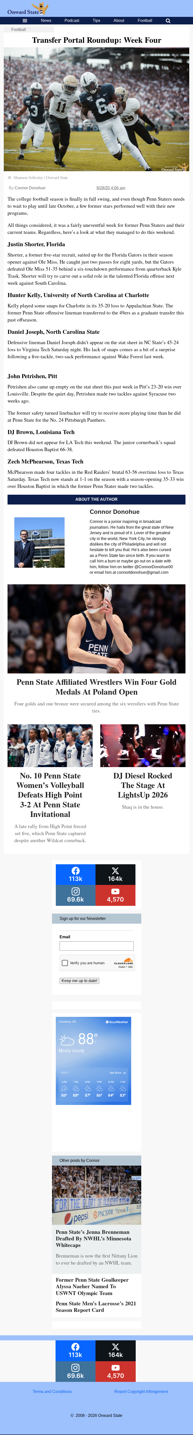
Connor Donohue (30, 188)
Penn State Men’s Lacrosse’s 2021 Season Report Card (96, 1306)
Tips (96, 20)
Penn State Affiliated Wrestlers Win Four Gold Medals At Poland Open (97, 686)
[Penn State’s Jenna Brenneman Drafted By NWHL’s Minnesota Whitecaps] (96, 1226)
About (119, 20)
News (46, 20)
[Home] (28, 13)
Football (145, 20)
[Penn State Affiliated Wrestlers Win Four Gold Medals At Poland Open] (96, 671)
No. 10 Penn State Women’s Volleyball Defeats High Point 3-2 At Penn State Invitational (50, 794)
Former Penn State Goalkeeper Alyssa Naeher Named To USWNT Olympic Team (92, 1286)
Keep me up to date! (79, 981)
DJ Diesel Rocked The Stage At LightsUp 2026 (142, 785)
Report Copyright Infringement (141, 1391)
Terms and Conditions (52, 1391)
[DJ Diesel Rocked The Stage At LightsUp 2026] (142, 765)
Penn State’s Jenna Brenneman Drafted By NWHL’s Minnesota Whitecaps (93, 1238)
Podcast (72, 20)
